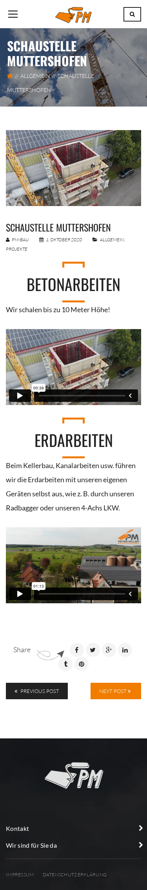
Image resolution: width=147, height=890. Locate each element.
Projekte (16, 249)
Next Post (113, 691)
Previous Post (39, 691)
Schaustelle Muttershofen (58, 227)
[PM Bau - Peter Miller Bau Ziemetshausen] (73, 14)
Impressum (20, 874)
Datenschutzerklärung (75, 874)
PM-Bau (20, 239)
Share (22, 649)
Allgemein (35, 75)
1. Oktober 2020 (64, 239)
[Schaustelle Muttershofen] (73, 168)
